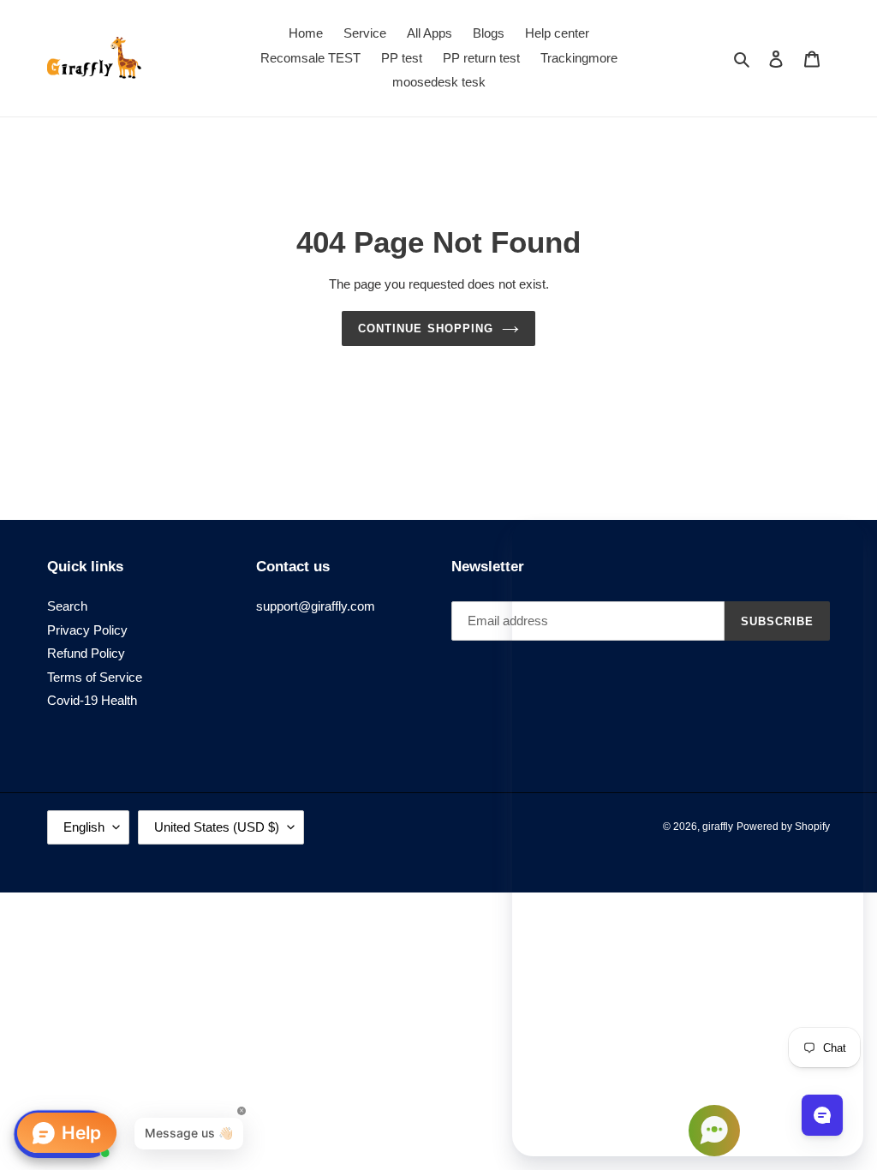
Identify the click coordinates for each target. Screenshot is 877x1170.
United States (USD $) (216, 827)
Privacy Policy (87, 630)
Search (67, 606)
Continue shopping (425, 328)
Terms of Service (94, 677)
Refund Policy (86, 653)
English (83, 827)
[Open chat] (822, 1115)
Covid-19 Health (92, 700)
